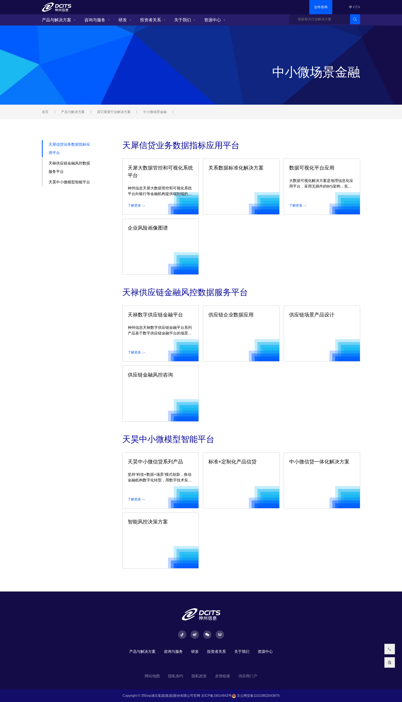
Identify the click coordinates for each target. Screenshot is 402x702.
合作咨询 (320, 7)
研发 (123, 20)
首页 (45, 112)
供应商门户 (247, 676)
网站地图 (152, 676)
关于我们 (182, 20)
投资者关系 (150, 20)
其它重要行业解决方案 (114, 112)
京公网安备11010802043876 (258, 695)
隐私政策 (199, 676)
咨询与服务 (94, 20)
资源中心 (212, 20)
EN (357, 7)
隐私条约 (175, 676)
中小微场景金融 (155, 112)
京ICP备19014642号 (216, 695)
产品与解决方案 (56, 20)
